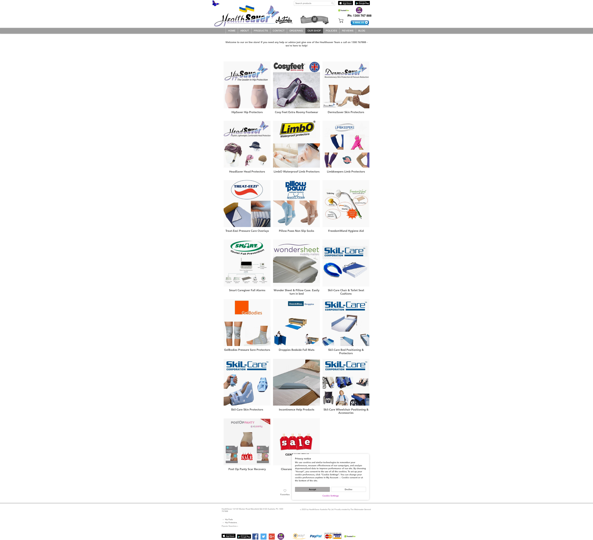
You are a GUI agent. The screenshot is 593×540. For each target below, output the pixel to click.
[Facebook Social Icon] (255, 537)
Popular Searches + (230, 526)
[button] (260, 30)
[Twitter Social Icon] (264, 537)
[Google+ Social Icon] (272, 537)
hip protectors (231, 522)
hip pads (229, 519)
